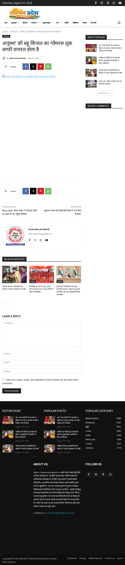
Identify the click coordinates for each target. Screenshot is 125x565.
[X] (108, 3)
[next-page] (9, 302)
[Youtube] (120, 3)
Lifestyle (14, 31)
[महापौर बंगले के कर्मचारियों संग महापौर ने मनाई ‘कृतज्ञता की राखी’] (14, 274)
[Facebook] (95, 3)
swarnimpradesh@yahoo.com (60, 512)
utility (32, 281)
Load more (103, 93)
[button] (119, 23)
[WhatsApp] (114, 3)
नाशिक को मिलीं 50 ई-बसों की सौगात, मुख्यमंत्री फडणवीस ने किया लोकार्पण (109, 60)
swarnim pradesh (17, 58)
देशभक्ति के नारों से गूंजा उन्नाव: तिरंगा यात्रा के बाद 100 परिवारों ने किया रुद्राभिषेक (41, 289)
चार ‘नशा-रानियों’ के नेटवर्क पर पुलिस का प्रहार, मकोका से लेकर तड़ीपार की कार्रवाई (110, 48)
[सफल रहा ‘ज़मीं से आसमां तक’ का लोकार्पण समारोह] (91, 84)
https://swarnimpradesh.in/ (39, 234)
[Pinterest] (40, 66)
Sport (59, 281)
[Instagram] (101, 3)
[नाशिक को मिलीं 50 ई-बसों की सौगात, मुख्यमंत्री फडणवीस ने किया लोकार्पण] (91, 60)
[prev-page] (4, 302)
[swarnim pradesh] (4, 58)
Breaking (7, 281)
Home (5, 31)
